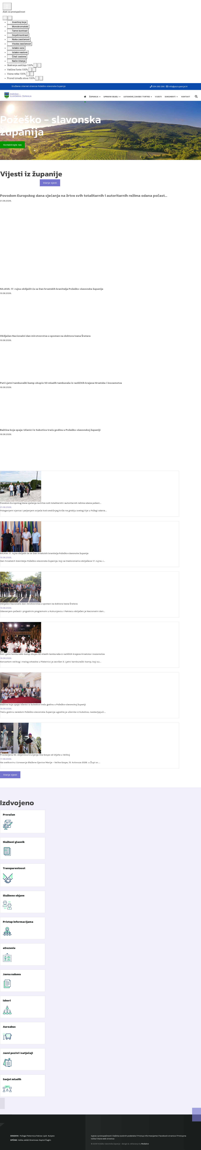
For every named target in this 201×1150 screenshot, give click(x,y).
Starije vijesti (50, 183)
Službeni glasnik (14, 842)
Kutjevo (51, 1136)
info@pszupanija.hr (178, 86)
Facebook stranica (167, 1136)
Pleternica (31, 1136)
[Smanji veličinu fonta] (30, 70)
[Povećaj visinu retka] (32, 74)
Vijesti (158, 96)
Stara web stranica (105, 1139)
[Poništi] (5, 18)
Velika (20, 1140)
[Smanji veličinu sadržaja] (35, 65)
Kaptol (42, 1140)
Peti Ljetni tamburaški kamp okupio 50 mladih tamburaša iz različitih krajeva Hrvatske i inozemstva (61, 383)
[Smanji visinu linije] (28, 74)
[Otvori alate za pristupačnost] (7, 6)
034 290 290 (158, 86)
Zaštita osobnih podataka (124, 1136)
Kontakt (185, 96)
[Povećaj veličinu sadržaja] (39, 65)
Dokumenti (170, 96)
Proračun (9, 815)
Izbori (7, 1000)
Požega (23, 1136)
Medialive (145, 1144)
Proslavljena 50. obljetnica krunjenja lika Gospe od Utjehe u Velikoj (35, 755)
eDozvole (9, 948)
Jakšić (26, 1140)
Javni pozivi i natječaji (18, 1053)
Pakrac (39, 1136)
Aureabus (9, 1027)
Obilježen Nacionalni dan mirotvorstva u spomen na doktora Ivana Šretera (45, 336)
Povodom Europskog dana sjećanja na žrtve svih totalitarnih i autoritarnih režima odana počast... (83, 195)
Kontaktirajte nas (12, 145)
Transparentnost (14, 868)
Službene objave (13, 895)
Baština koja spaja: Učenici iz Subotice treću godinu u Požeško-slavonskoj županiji (50, 430)
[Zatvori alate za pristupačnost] (10, 18)
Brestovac (34, 1140)
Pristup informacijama (18, 922)
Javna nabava (12, 974)
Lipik (45, 1136)
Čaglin (48, 1140)
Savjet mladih (12, 1079)
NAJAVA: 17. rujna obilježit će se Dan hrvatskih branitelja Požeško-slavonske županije (51, 289)
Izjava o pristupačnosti (101, 1136)
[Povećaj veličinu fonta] (34, 70)
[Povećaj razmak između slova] (41, 78)
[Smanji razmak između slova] (37, 78)
